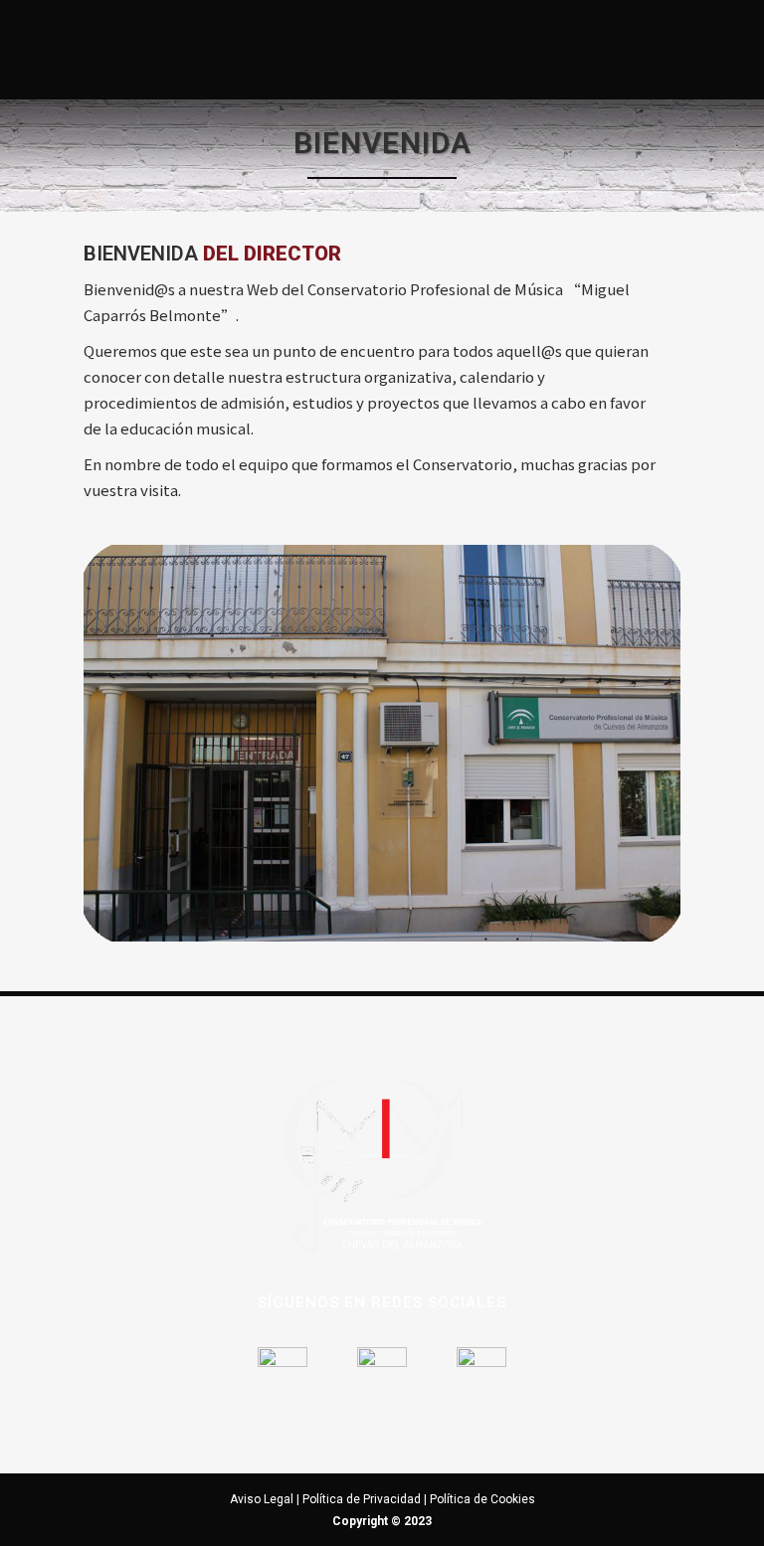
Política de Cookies (482, 1499)
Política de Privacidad (361, 1499)
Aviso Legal (261, 1499)
